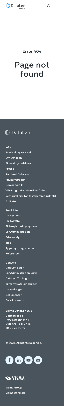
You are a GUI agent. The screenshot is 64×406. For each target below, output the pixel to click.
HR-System (12, 221)
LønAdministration (17, 231)
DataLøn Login (14, 267)
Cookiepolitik (14, 185)
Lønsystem (12, 215)
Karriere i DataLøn (17, 174)
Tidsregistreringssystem (21, 226)
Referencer (12, 253)
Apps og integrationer (19, 248)
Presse (9, 168)
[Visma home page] (32, 378)
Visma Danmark (15, 392)
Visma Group (13, 387)
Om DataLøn (13, 157)
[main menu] (57, 6)
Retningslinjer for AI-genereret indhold (30, 196)
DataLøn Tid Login (17, 278)
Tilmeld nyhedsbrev (18, 163)
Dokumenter (13, 295)
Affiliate (10, 201)
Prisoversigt (13, 237)
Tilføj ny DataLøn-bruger (21, 284)
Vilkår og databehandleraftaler (25, 190)
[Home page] (15, 6)
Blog (8, 242)
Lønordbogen (14, 289)
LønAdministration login (21, 273)
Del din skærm (14, 300)
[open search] (48, 6)
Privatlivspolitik (15, 179)
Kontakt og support (18, 152)
